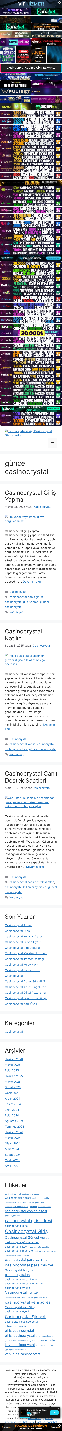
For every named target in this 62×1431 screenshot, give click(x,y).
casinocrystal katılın (22, 744)
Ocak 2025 (12, 1093)
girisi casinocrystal (20, 1335)
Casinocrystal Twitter (22, 1292)
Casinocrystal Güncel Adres (27, 1237)
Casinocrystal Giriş (17, 931)
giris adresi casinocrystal (15, 1326)
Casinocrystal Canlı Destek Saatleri (31, 777)
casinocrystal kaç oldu (39, 1247)
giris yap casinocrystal (46, 1336)
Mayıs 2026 (13, 1064)
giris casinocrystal (19, 1330)
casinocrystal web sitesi (15, 1297)
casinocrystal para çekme (29, 1265)
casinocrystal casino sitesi (26, 1211)
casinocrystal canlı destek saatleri (31, 882)
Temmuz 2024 (14, 1126)
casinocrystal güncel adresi (22, 1242)
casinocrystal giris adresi (28, 1220)
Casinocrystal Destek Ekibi (22, 970)
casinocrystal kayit (16, 1246)
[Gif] (31, 183)
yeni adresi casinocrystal (15, 1350)
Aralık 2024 (12, 1098)
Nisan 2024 (12, 1143)
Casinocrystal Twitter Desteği (24, 959)
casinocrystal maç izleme (45, 1251)
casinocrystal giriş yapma (21, 602)
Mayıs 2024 (13, 1137)
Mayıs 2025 (12, 1081)
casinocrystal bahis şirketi (26, 597)
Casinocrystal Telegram (19, 1270)
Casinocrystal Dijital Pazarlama (25, 992)
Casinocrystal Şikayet (25, 1316)
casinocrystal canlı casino (40, 1207)
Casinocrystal (18, 591)
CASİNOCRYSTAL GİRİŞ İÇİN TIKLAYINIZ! (31, 67)
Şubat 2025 (13, 1087)
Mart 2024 (12, 1149)
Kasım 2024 (13, 1104)
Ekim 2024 (12, 1109)
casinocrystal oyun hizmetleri (17, 1255)
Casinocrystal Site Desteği (22, 947)
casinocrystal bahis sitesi (15, 1202)
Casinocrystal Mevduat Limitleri (26, 953)
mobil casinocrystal (44, 1345)
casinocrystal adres (30, 1194)
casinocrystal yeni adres (37, 1297)
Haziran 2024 (14, 1132)
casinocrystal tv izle (17, 1287)
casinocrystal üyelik (17, 1311)
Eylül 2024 (12, 1115)
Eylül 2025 (12, 1070)
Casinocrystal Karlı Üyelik (21, 1004)
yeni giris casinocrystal (23, 1354)
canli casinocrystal (13, 1194)
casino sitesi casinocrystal (21, 1321)
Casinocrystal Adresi (18, 925)
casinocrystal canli (36, 1202)
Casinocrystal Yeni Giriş (20, 1307)
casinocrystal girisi (16, 1225)
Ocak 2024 (12, 1160)
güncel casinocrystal (42, 749)
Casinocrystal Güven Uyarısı (23, 942)
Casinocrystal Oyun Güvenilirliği (26, 998)
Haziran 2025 (14, 1076)
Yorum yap (16, 612)
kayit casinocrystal (20, 1345)
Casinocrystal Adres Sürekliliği (25, 981)
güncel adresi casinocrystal (16, 1340)
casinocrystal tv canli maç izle (24, 1283)
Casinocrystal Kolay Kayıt (21, 964)
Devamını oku (32, 581)
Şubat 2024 (13, 1154)
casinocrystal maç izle (19, 1250)
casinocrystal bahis (40, 1198)
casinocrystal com (12, 1216)
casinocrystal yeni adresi (28, 1302)
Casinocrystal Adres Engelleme (25, 987)
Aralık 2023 (12, 1166)
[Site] (31, 114)
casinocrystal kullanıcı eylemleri (25, 887)
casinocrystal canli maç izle (16, 1207)
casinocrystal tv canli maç (21, 1279)
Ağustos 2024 (14, 1121)
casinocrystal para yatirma (26, 1259)
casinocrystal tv (17, 1275)
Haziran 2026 (14, 1059)
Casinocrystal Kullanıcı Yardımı (25, 936)
